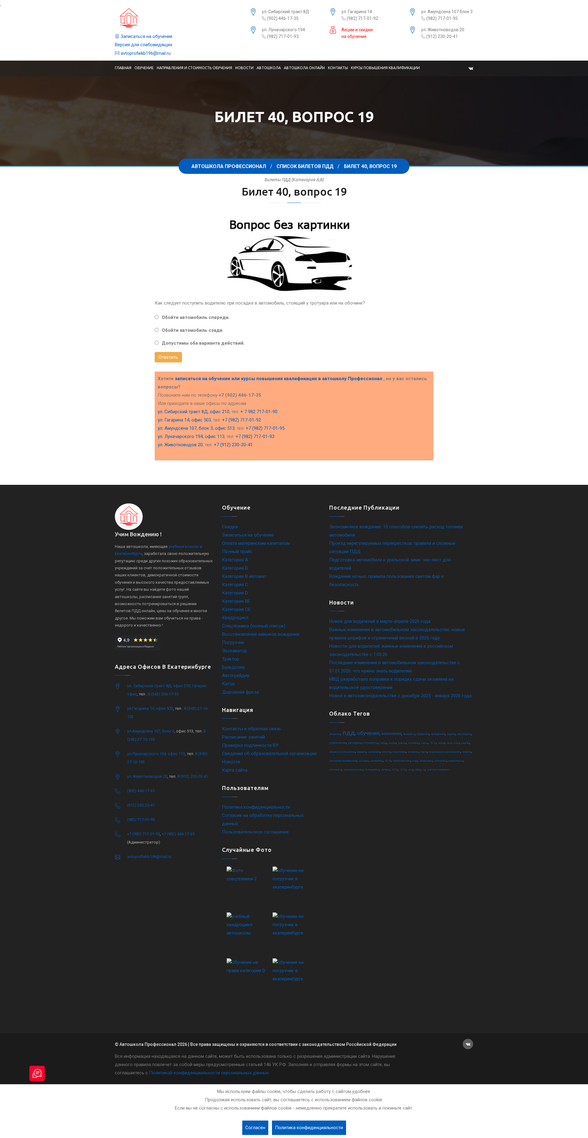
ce (424, 769)
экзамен (409, 734)
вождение (438, 734)
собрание (423, 734)
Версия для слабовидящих (143, 44)
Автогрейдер (236, 675)
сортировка (374, 752)
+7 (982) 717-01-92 (241, 420)
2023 (403, 769)
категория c (440, 760)
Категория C (235, 584)
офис (417, 769)
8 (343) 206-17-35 (163, 694)
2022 (433, 743)
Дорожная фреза (240, 692)
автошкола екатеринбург (342, 752)
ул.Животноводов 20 (147, 776)
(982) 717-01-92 (362, 18)
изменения (391, 734)
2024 (395, 769)
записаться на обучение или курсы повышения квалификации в (278, 378)
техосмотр (413, 743)
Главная (123, 68)
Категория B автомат (244, 576)
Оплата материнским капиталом (256, 543)
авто (449, 743)
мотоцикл (464, 734)
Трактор (230, 659)
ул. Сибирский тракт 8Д (285, 11)
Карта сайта (234, 770)
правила (466, 752)
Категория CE (236, 609)
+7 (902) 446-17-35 (178, 834)
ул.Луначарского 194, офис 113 (156, 753)
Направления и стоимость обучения (194, 68)
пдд (348, 732)
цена (410, 769)
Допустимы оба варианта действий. (203, 343)
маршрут (361, 752)
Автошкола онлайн (304, 68)
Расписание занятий (243, 737)
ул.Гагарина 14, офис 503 (150, 708)
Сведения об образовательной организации (269, 753)
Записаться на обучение (145, 36)
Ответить (168, 357)
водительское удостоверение (444, 752)
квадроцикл (426, 760)
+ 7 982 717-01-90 (258, 411)
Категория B (235, 568)
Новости (244, 68)
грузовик (363, 760)
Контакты (338, 68)
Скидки (230, 527)
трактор (402, 743)
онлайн (392, 743)
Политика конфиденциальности (256, 807)
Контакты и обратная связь (251, 729)
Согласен (255, 1127)
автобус (385, 769)
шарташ (465, 743)
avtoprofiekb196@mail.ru (145, 53)
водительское (456, 760)
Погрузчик (233, 642)
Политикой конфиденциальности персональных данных (209, 1073)
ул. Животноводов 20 (442, 29)
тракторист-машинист (438, 769)
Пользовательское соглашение (255, 832)
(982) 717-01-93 (282, 36)
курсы (424, 743)
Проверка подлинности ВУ (250, 745)
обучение (368, 733)
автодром (354, 742)
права (451, 734)
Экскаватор (234, 650)
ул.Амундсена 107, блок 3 (150, 731)
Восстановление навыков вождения (260, 634)
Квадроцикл (235, 617)
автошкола (334, 734)
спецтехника (399, 752)
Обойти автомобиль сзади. (193, 330)
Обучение (144, 68)
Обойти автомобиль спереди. (196, 317)
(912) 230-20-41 (441, 36)
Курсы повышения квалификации (385, 68)
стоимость (371, 742)
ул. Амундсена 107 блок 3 (447, 11)
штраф (441, 743)
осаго (456, 743)
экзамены (413, 752)
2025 (388, 760)
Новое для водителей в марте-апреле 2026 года (380, 621)
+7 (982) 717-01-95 (265, 428)
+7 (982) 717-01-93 (255, 436)
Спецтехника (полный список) (253, 626)
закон (424, 752)
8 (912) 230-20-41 (192, 776)
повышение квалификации (343, 760)
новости (386, 752)
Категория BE (236, 601)
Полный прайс (237, 551)
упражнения (337, 742)
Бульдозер (233, 667)
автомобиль (377, 760)
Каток (228, 684)
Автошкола (269, 68)
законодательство (353, 769)
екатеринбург (372, 769)
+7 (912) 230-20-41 (233, 444)
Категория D (235, 593)
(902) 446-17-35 (282, 18)
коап (415, 760)
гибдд (383, 743)
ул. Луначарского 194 (283, 29)
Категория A (235, 560)
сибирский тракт (401, 760)
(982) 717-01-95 (441, 18)
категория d (335, 769)
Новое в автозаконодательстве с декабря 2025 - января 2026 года (400, 695)
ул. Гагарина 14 (356, 11)
